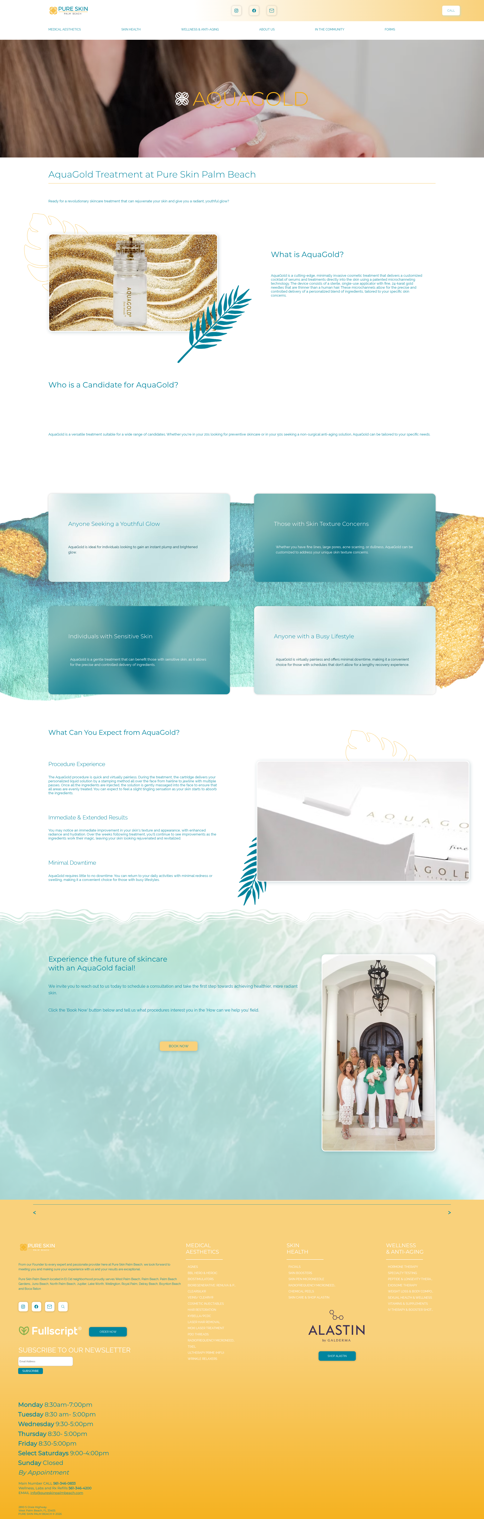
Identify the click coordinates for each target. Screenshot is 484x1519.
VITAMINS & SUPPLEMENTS (408, 1303)
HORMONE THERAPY (403, 1267)
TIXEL (192, 1346)
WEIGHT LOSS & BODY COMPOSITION (411, 1291)
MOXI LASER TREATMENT (206, 1328)
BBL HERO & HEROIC (202, 1273)
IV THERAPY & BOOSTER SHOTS (411, 1310)
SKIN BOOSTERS (300, 1273)
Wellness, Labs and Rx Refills (55, 1488)
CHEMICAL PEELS (301, 1291)
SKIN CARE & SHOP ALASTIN (309, 1297)
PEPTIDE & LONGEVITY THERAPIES (411, 1279)
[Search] (63, 1306)
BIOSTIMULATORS (201, 1279)
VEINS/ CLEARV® (200, 1297)
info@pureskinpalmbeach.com (56, 1493)
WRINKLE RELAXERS (202, 1359)
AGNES (193, 1267)
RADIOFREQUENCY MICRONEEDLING (212, 1340)
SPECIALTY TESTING (402, 1273)
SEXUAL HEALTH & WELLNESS (410, 1297)
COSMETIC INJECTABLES (206, 1303)
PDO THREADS (198, 1334)
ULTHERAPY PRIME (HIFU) (206, 1353)
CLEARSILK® (197, 1291)
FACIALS (295, 1267)
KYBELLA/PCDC (199, 1316)
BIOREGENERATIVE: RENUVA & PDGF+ (212, 1285)
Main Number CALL (48, 1483)
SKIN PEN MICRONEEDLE (306, 1279)
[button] (287, 29)
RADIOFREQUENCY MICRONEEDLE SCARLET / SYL (312, 1285)
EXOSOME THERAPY (402, 1285)
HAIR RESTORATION (202, 1310)
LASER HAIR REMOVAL (204, 1322)
